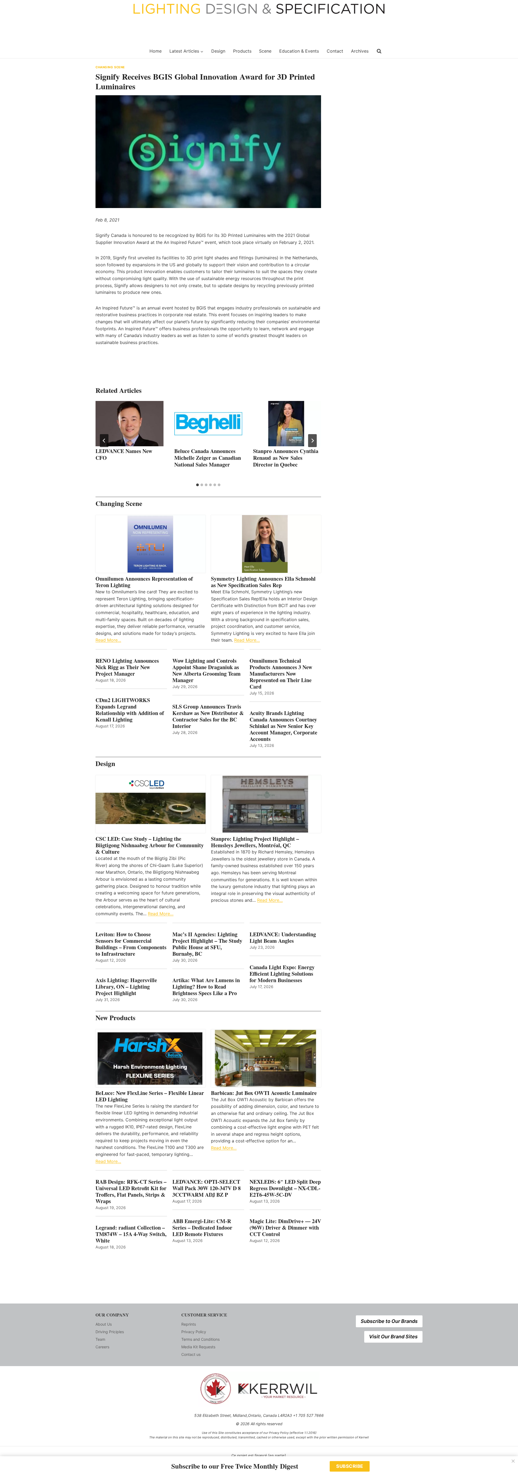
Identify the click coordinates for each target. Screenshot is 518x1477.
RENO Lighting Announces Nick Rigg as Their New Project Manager (127, 667)
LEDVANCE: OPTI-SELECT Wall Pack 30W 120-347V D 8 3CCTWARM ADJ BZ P (206, 1188)
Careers (102, 1347)
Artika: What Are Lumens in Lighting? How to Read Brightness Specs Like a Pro (206, 986)
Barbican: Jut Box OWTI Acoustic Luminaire (264, 1093)
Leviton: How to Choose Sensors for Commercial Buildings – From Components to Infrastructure (131, 944)
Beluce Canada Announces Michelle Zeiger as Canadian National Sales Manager (207, 457)
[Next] (312, 440)
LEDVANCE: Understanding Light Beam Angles (283, 937)
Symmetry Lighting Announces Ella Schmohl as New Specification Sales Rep (263, 582)
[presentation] (129, 423)
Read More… (108, 640)
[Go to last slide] (104, 440)
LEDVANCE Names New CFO (124, 454)
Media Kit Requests (198, 1347)
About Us (104, 1324)
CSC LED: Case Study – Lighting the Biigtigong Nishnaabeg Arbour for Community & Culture (150, 845)
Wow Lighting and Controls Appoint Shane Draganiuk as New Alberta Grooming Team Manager (206, 670)
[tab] (197, 485)
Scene (265, 51)
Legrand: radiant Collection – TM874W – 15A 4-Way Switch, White (131, 1234)
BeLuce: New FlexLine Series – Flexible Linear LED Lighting (150, 1096)
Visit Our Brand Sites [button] (393, 1336)
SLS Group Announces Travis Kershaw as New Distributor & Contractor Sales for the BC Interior (208, 716)
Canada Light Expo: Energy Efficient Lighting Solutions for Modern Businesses (282, 973)
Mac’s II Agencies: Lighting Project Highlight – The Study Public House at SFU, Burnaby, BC (207, 944)
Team (100, 1339)
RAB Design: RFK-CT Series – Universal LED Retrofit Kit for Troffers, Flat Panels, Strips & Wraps (131, 1191)
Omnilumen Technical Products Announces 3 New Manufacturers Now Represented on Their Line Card (281, 674)
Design (218, 51)
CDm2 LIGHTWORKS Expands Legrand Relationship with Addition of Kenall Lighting (130, 710)
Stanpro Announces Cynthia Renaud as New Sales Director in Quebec (285, 457)
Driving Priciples (110, 1331)
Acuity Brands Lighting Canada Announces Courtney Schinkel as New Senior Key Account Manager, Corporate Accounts (283, 726)
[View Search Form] (379, 51)
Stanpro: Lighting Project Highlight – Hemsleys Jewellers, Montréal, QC (255, 842)
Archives (360, 51)
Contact (335, 51)
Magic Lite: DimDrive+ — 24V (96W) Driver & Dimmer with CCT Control (285, 1227)
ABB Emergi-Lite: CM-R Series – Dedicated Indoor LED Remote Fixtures (202, 1227)
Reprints (188, 1324)
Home (155, 51)
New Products (115, 1018)
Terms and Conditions (200, 1339)
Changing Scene (110, 67)
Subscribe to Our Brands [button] (389, 1321)
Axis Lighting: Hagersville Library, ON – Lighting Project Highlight (126, 986)
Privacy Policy (193, 1331)
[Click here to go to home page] (119, 51)
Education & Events (299, 51)
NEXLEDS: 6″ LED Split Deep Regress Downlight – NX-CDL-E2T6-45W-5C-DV (285, 1188)
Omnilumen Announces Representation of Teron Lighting (144, 582)
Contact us (190, 1354)
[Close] (513, 1461)
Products (242, 51)
